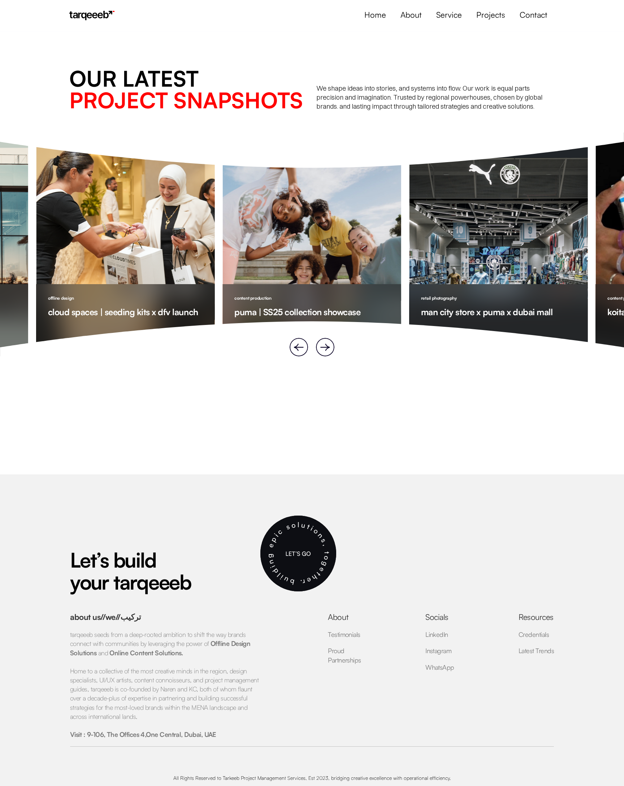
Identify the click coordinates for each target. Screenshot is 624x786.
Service (449, 14)
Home (375, 14)
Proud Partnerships (344, 655)
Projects (490, 14)
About (411, 14)
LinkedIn (436, 634)
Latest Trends (536, 651)
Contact (533, 14)
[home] (91, 15)
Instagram (438, 651)
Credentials (534, 634)
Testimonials (344, 634)
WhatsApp (439, 667)
